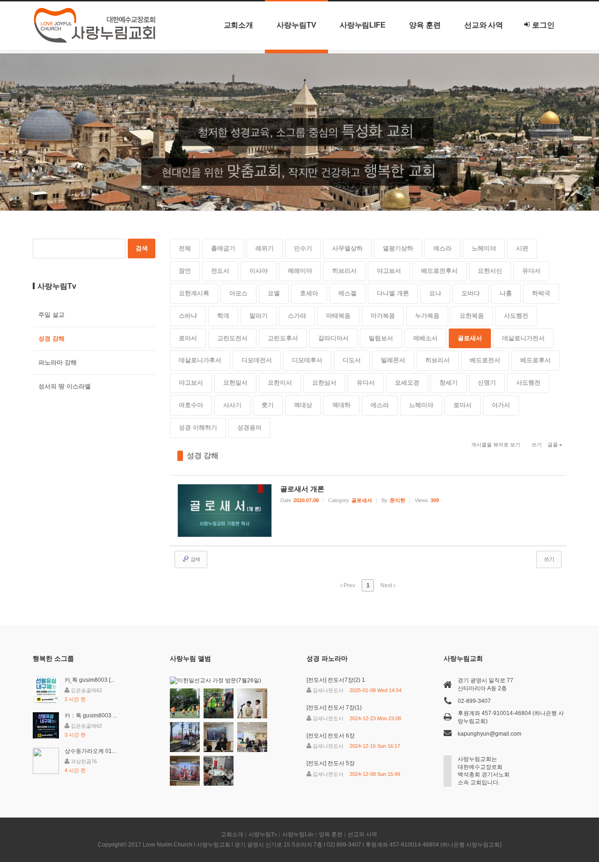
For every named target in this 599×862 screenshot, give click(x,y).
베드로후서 (535, 360)
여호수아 (191, 405)
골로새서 (470, 338)
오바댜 (470, 293)
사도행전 (516, 315)
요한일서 (235, 382)
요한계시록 (194, 293)
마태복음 (338, 315)
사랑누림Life (363, 25)
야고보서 (389, 270)
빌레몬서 (393, 360)
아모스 (238, 293)
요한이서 (280, 382)
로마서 (188, 338)
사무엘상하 (347, 248)
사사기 (232, 405)
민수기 (303, 248)
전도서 (220, 270)
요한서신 (490, 270)
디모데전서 (256, 360)
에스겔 (347, 293)
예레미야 (300, 270)
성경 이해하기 (198, 427)
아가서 (501, 405)
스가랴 (297, 315)
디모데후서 (307, 360)
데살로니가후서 (200, 360)
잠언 (185, 270)
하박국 (541, 293)
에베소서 (425, 338)
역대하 (341, 405)
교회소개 (239, 25)
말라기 (258, 315)
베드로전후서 (439, 270)
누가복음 (427, 315)
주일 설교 (51, 314)
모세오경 (407, 382)
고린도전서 (232, 338)
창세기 (448, 382)
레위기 (265, 248)
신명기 (487, 382)
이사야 (258, 270)
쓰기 (537, 444)
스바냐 (188, 315)
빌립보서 (381, 338)
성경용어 (249, 427)
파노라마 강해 (57, 362)
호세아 (309, 293)
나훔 (506, 293)
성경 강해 (203, 456)
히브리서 (344, 270)
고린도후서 (283, 338)
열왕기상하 (398, 248)
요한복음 (472, 315)
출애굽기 (223, 248)
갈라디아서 (333, 338)
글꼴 (553, 444)
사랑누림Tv (296, 25)
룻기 (268, 405)
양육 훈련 (425, 25)
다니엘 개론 (393, 293)
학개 (223, 315)
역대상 (303, 405)
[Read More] (368, 510)
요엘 (274, 293)
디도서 (352, 360)
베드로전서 (485, 360)
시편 (522, 248)
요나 (435, 293)
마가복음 (383, 315)
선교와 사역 (484, 25)
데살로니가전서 (523, 338)
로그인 (543, 25)
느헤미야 (484, 248)
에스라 (442, 248)
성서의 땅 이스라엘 (64, 386)
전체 (185, 248)
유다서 (531, 270)
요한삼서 (324, 382)
